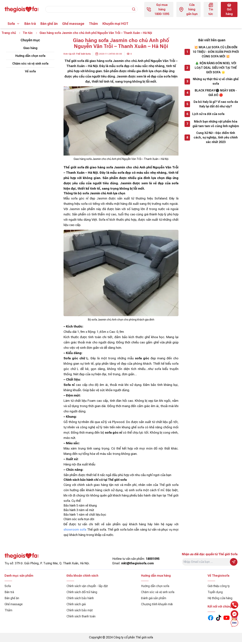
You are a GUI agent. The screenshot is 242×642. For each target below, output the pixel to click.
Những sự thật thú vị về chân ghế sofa (216, 81)
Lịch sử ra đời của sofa (208, 114)
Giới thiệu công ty (219, 586)
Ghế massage (73, 24)
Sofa (11, 24)
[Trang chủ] (22, 9)
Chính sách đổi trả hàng (82, 592)
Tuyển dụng (215, 592)
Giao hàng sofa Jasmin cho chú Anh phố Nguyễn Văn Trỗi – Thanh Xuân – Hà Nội (96, 33)
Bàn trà (30, 24)
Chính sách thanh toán (81, 616)
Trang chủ (9, 33)
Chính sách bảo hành (80, 598)
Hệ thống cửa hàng (220, 598)
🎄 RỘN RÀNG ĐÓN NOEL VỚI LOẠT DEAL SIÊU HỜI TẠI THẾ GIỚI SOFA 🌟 (216, 67)
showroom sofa (75, 529)
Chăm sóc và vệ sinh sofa (30, 63)
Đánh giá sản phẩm (153, 598)
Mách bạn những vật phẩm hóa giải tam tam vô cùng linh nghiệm (215, 124)
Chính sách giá (76, 604)
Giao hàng (30, 48)
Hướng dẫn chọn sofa (30, 56)
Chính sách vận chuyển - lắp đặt (87, 586)
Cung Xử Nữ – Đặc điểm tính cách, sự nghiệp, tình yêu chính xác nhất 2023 (216, 137)
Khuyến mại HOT (115, 24)
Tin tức (28, 33)
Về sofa (30, 71)
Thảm (93, 24)
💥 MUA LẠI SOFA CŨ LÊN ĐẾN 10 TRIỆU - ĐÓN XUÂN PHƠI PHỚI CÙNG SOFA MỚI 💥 (216, 51)
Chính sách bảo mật (80, 610)
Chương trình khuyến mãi (157, 604)
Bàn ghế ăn (49, 24)
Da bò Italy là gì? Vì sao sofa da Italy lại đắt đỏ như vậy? (216, 104)
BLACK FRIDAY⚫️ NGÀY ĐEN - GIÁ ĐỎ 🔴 (216, 93)
